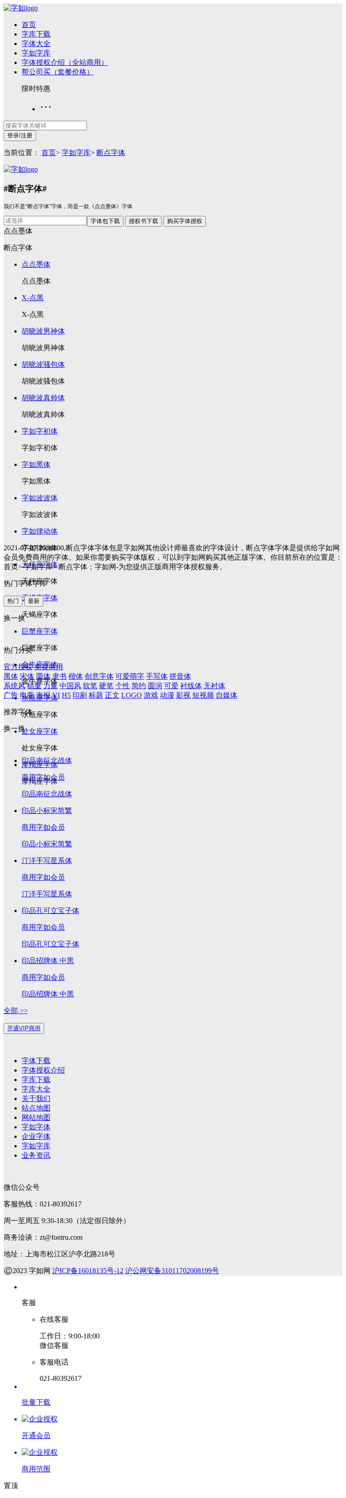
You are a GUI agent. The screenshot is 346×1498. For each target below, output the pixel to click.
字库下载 (36, 34)
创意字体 (99, 676)
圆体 (43, 676)
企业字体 (36, 1136)
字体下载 (36, 1060)
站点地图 (36, 1108)
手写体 (157, 676)
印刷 (80, 695)
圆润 (155, 686)
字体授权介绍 (43, 1070)
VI (56, 695)
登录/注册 (19, 135)
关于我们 (36, 1098)
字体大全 (36, 43)
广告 (11, 695)
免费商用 (48, 667)
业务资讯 (36, 1155)
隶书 (59, 676)
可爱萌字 (129, 676)
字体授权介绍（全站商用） (65, 62)
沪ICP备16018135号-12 (87, 1270)
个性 (122, 686)
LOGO (131, 695)
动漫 (167, 695)
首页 (29, 24)
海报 (43, 695)
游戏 (151, 695)
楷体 (75, 676)
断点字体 (110, 152)
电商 (27, 695)
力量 (50, 686)
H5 (66, 695)
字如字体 (36, 1127)
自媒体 (226, 695)
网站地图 (36, 1117)
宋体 (27, 676)
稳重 (34, 686)
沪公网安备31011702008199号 (172, 1270)
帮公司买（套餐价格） (58, 72)
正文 (112, 695)
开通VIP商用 (24, 1028)
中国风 (70, 686)
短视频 (203, 695)
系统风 (14, 686)
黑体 (11, 676)
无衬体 (214, 686)
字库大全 (36, 1089)
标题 (96, 695)
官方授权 (18, 667)
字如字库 (36, 53)
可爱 (171, 686)
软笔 (90, 686)
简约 (139, 686)
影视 (183, 695)
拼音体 (180, 676)
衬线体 (191, 686)
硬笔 (106, 686)
